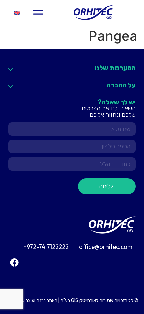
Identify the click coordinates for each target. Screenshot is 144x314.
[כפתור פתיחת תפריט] (38, 12)
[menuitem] (17, 12)
